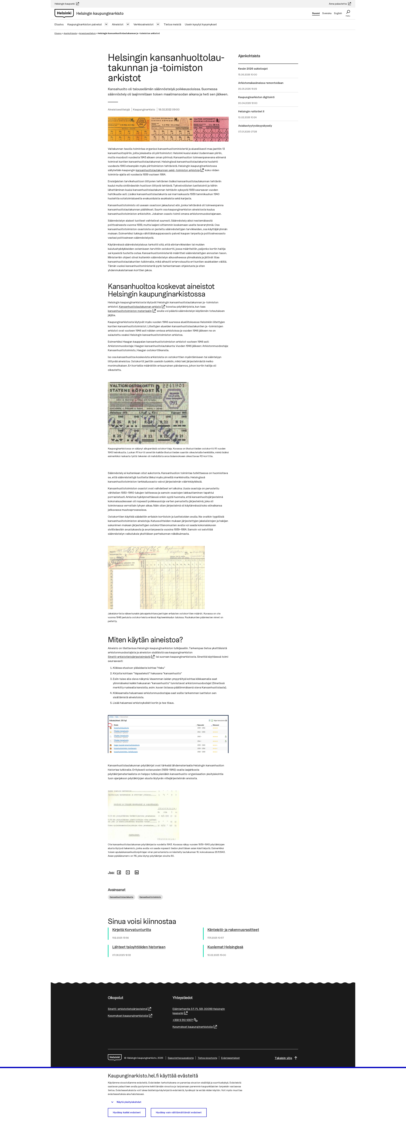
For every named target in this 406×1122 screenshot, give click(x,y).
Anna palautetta (338, 3)
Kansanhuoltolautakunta (121, 897)
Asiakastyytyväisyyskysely (255, 125)
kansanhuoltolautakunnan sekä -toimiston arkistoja (168, 170)
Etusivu (59, 24)
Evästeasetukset (230, 1058)
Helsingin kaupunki (65, 3)
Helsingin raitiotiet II (251, 111)
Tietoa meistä (172, 24)
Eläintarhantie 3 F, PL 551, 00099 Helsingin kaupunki (199, 1011)
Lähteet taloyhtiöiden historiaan (138, 947)
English (338, 13)
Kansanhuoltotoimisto (150, 897)
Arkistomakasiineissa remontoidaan (260, 83)
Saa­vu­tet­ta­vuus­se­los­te (181, 1058)
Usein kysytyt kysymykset (201, 24)
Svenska (326, 13)
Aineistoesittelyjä (87, 33)
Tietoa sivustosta (207, 1058)
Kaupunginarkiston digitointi (256, 97)
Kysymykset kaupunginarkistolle (128, 1015)
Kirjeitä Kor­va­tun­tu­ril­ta (131, 930)
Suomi (316, 13)
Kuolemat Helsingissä (225, 947)
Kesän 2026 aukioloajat (253, 68)
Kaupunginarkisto (144, 109)
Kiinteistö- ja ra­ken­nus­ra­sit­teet (233, 930)
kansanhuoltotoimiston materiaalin (130, 311)
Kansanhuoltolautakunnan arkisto (140, 306)
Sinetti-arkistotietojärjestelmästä (129, 656)
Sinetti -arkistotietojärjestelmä (127, 1009)
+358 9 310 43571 (183, 1020)
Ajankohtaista (70, 33)
